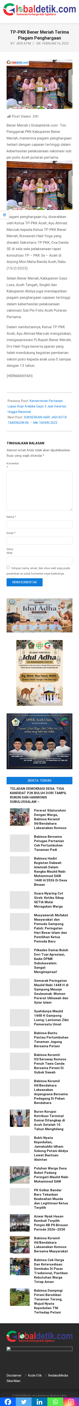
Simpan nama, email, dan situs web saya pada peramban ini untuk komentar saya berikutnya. (38, 570)
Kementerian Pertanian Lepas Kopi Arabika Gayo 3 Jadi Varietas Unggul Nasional (37, 406)
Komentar (11, 465)
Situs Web (10, 551)
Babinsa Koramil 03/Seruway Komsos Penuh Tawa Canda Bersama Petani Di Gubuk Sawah (50, 1063)
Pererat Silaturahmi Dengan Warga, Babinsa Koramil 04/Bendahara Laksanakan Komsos (50, 819)
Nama (11, 516)
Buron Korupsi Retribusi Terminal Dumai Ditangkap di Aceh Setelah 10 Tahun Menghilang (49, 1120)
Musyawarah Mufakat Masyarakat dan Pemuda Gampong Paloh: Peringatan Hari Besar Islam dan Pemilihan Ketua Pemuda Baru (51, 928)
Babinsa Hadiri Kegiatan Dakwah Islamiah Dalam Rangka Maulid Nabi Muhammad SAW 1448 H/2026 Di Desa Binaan (50, 872)
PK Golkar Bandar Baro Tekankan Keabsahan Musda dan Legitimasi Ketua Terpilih (51, 1199)
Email (11, 533)
